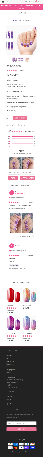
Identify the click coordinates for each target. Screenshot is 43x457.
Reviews (9, 355)
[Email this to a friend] (24, 125)
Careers (9, 399)
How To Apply (10, 361)
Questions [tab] (26, 173)
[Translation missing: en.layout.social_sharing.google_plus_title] (21, 125)
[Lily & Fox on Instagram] (10, 404)
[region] (21, 163)
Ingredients (10, 364)
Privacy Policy (16, 452)
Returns (9, 372)
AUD (30, 2)
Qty (7, 115)
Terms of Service (25, 452)
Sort (16, 185)
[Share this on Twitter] (12, 125)
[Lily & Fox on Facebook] (7, 404)
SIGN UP (21, 429)
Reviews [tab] (13, 173)
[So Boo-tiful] (21, 40)
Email (8, 367)
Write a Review (29, 178)
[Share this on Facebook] (15, 125)
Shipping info (10, 370)
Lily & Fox (21, 13)
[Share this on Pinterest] (18, 125)
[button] (15, 70)
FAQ (7, 358)
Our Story (9, 397)
